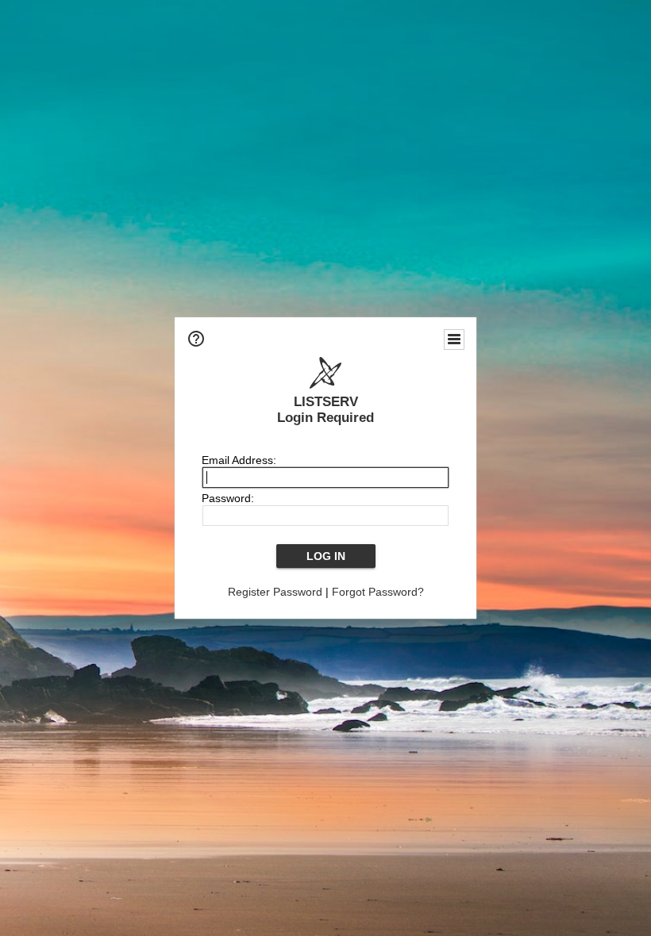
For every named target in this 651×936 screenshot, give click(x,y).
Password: (228, 498)
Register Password (275, 591)
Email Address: (239, 460)
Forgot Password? (378, 591)
